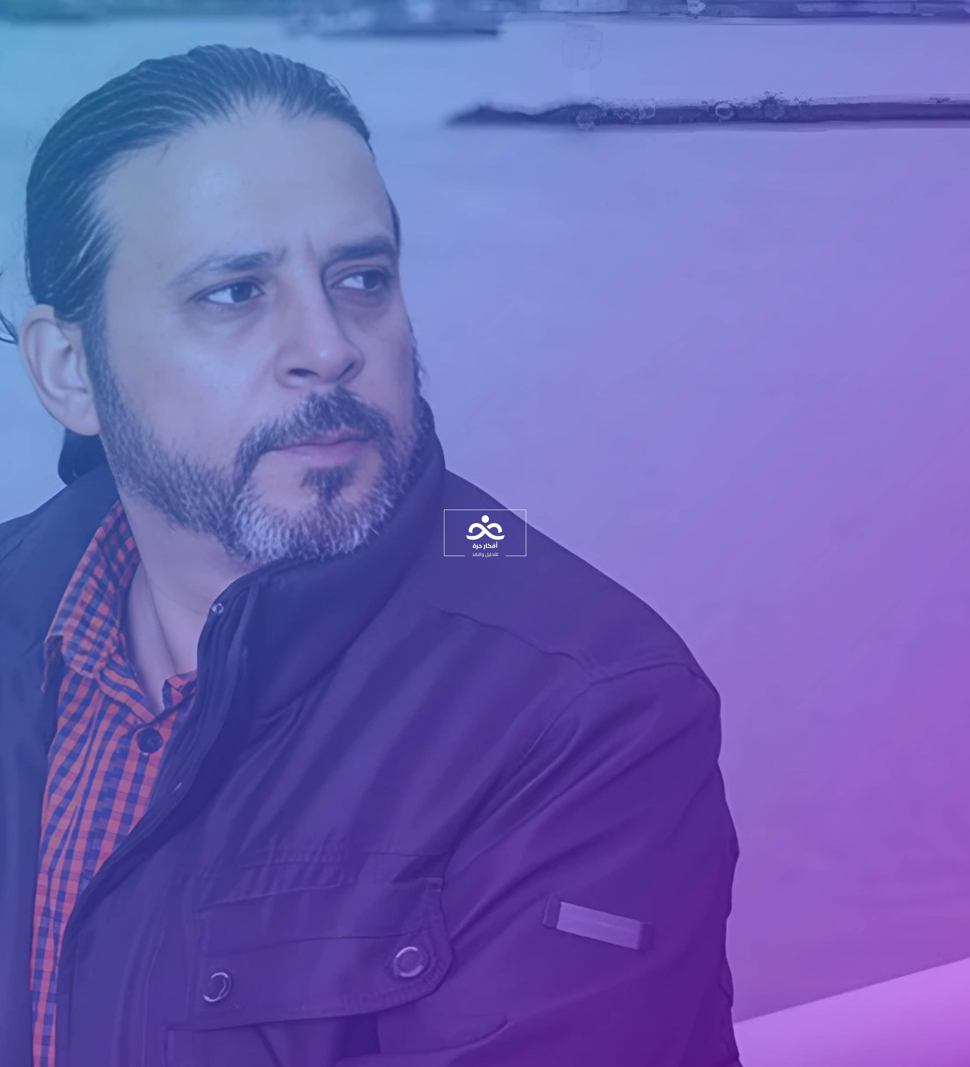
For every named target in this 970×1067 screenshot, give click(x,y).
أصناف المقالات (417, 10)
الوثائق (388, 10)
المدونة (442, 10)
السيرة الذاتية (464, 10)
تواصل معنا (368, 10)
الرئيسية (488, 10)
